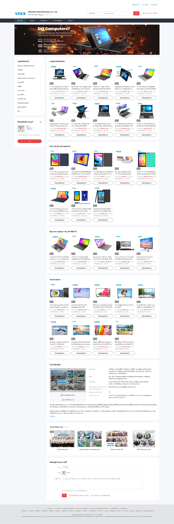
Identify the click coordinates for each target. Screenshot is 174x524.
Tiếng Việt (138, 511)
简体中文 (38, 511)
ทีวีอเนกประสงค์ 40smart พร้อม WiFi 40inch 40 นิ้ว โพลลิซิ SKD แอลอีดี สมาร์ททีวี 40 (102, 307)
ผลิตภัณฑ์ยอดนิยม (23, 103)
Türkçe (131, 511)
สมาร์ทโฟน (21, 90)
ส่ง (64, 495)
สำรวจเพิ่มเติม (57, 20)
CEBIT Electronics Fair (144, 449)
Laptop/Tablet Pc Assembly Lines (89, 449)
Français (57, 511)
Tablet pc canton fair (116, 449)
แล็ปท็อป (20, 70)
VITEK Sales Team (62, 449)
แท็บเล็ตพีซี (21, 74)
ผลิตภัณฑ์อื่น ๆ (22, 107)
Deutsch (71, 511)
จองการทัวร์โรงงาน (68, 400)
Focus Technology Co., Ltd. (88, 514)
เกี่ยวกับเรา (44, 20)
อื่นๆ (19, 111)
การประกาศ (58, 508)
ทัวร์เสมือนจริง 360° (69, 395)
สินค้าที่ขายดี (22, 99)
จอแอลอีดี (20, 82)
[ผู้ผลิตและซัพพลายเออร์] (27, 4)
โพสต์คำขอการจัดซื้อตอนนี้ (100, 495)
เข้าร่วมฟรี (145, 5)
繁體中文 (44, 511)
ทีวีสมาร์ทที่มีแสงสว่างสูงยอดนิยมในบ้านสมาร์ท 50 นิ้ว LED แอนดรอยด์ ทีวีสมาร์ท (102, 344)
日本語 (51, 511)
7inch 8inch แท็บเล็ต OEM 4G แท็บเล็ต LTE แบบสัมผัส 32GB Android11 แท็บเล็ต (102, 211)
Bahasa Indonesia (148, 511)
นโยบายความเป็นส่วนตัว (82, 508)
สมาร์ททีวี (21, 95)
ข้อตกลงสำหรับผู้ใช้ (68, 508)
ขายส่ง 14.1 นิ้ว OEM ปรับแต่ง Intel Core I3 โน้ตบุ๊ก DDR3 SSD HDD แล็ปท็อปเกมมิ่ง (146, 126)
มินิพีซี (19, 86)
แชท (30, 128)
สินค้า (33, 20)
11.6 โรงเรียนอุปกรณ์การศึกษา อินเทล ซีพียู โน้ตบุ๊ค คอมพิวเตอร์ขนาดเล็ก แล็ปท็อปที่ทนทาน (59, 89)
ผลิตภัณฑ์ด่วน (115, 508)
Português (78, 511)
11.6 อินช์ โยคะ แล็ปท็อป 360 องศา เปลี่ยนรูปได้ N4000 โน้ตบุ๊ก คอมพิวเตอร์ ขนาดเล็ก (80, 126)
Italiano (85, 511)
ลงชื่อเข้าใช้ (135, 5)
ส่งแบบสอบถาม (59, 98)
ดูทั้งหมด (52, 416)
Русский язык (93, 511)
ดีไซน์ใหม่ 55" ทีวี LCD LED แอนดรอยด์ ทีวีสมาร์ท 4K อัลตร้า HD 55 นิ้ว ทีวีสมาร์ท (124, 344)
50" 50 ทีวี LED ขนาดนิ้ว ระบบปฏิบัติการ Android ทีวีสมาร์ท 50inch (146, 307)
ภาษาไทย (125, 511)
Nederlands (113, 511)
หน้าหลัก (20, 20)
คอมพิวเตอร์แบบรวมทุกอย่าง (26, 78)
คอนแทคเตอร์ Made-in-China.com (100, 508)
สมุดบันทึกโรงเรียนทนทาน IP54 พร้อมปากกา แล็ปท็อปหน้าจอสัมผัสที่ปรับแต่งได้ (125, 89)
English (31, 511)
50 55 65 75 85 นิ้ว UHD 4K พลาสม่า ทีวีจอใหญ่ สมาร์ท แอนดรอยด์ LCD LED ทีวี (81, 344)
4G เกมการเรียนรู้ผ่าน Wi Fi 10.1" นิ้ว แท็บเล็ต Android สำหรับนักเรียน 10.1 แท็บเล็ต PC (125, 174)
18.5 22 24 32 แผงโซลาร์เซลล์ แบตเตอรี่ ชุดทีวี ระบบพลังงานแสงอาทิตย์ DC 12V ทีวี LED (59, 307)
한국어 (100, 511)
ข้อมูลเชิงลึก (124, 508)
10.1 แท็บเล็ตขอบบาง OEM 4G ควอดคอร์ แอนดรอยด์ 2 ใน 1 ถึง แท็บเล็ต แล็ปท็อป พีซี (103, 174)
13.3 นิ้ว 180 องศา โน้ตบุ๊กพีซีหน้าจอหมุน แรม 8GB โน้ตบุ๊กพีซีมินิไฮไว (146, 89)
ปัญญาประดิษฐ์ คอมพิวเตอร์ (26, 66)
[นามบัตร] (41, 121)
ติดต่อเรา (71, 20)
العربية (106, 511)
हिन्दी (119, 511)
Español (64, 511)
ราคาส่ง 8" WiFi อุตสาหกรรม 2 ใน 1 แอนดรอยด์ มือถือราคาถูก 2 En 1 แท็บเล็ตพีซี (59, 211)
